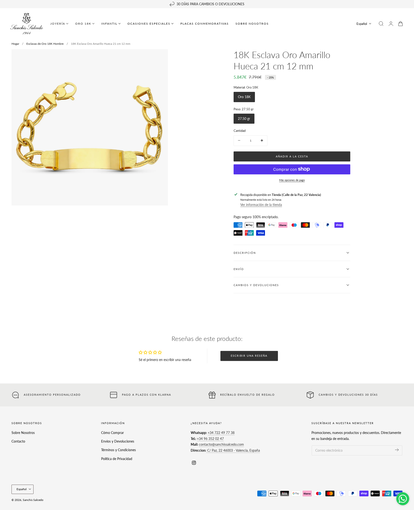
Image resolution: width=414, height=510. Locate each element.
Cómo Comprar (112, 433)
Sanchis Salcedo (33, 500)
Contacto (18, 441)
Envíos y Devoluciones (117, 441)
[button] (381, 23)
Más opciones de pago (292, 179)
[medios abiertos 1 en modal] (160, 58)
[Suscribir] (396, 450)
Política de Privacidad (116, 459)
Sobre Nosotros (23, 433)
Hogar (15, 43)
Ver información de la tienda (261, 205)
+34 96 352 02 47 (210, 438)
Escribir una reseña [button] (249, 355)
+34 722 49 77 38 (221, 433)
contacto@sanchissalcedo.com (221, 444)
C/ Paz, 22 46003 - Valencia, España (233, 450)
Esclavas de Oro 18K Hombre (44, 43)
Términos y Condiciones (118, 450)
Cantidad (240, 131)
